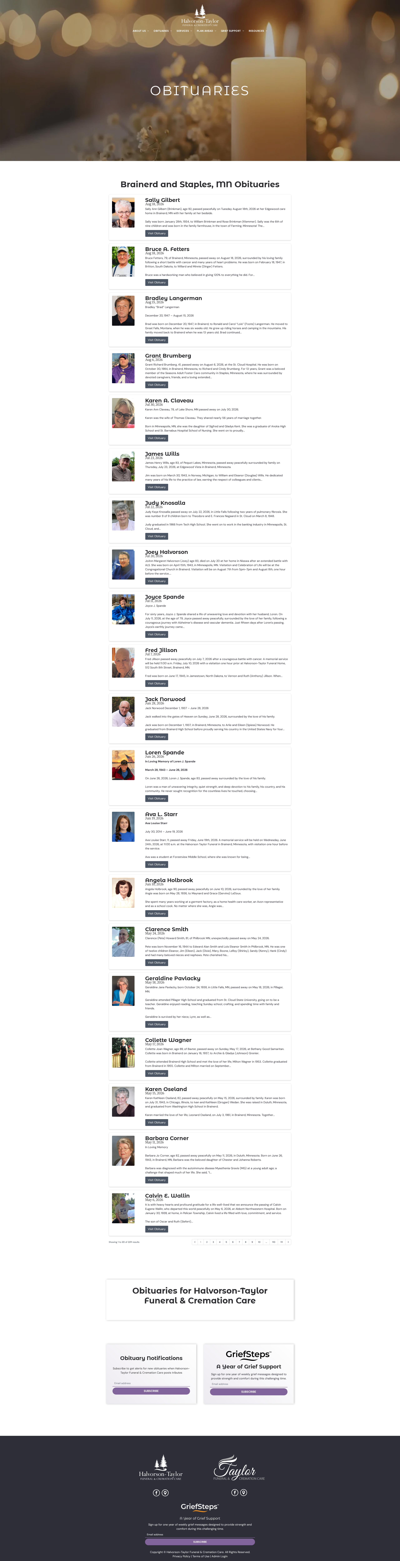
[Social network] (165, 1493)
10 (259, 1242)
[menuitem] (140, 30)
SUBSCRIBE (151, 1391)
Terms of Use (200, 1556)
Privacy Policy (181, 1556)
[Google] (243, 1493)
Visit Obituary (157, 233)
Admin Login (220, 1556)
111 (281, 1242)
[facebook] (156, 1493)
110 (273, 1242)
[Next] (288, 1242)
